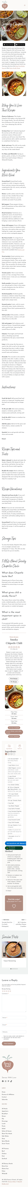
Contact (4, 1097)
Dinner (14, 18)
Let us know (10, 901)
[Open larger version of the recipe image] (14, 697)
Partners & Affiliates (8, 1094)
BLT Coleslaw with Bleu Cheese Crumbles (21, 923)
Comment (5, 993)
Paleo (8, 20)
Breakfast (5, 1113)
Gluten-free (20, 18)
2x (8, 754)
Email (4, 1025)
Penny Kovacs (14, 637)
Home (3, 1092)
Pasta (3, 1126)
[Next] (23, 954)
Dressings (5, 1121)
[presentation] (14, 950)
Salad (3, 1128)
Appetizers (5, 1111)
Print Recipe (20, 44)
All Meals (4, 1108)
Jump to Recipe (9, 44)
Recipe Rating (6, 989)
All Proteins (5, 1148)
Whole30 (13, 20)
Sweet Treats (6, 1143)
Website (4, 1032)
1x (6, 754)
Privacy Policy (12, 1181)
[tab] (10, 968)
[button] (9, 647)
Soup (3, 1138)
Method (20, 748)
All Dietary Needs (7, 1163)
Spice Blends (5, 1141)
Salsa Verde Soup (14, 68)
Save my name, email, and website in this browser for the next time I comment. (14, 1037)
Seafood (4, 1158)
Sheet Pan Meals (7, 1133)
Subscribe (5, 1099)
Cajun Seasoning (10, 961)
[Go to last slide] (4, 954)
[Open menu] (24, 5)
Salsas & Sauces (7, 1131)
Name (4, 1017)
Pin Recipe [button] (14, 682)
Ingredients (9, 748)
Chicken (4, 1153)
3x (11, 754)
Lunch (3, 20)
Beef (3, 18)
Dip (3, 1118)
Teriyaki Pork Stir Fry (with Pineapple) (7, 923)
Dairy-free (8, 18)
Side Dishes (5, 1136)
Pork (3, 1156)
